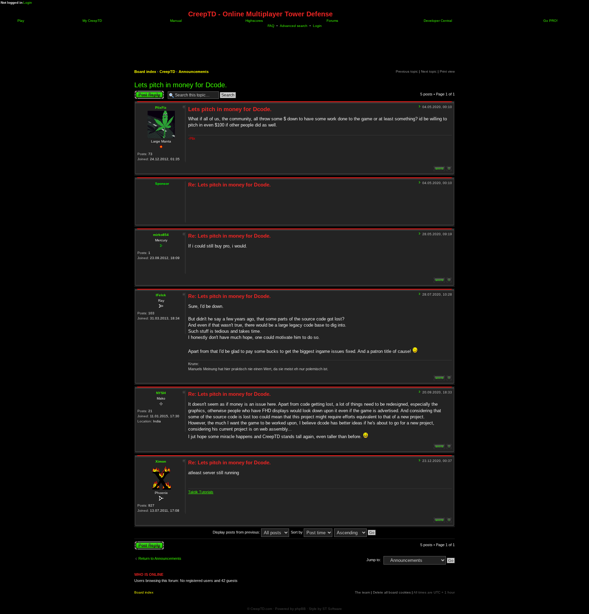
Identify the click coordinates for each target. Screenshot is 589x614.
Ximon (160, 461)
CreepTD (167, 72)
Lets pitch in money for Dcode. (180, 85)
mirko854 (161, 235)
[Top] (449, 168)
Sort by (297, 532)
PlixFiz (160, 107)
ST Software (332, 609)
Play (20, 21)
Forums (332, 21)
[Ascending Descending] (355, 532)
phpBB (300, 609)
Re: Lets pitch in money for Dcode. (229, 185)
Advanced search (293, 26)
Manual (175, 21)
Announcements (194, 72)
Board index (145, 72)
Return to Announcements (159, 558)
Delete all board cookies (392, 592)
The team (362, 592)
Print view (447, 71)
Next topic (429, 71)
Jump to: (373, 560)
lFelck (161, 295)
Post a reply (144, 92)
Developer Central (437, 21)
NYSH (161, 393)
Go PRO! (550, 21)
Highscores (253, 21)
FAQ (271, 26)
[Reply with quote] (439, 168)
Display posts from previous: (237, 532)
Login (27, 2)
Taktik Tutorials (200, 492)
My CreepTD (91, 21)
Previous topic (407, 71)
